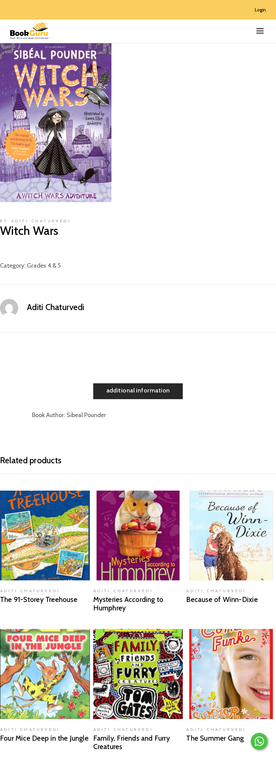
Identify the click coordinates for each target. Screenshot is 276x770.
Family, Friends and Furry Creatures (131, 742)
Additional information (138, 390)
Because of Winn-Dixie (221, 599)
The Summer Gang (215, 738)
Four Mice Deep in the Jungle (44, 738)
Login (260, 10)
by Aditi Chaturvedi (35, 221)
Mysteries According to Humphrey (128, 603)
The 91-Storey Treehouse (38, 599)
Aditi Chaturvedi (55, 307)
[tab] (138, 391)
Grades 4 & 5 (44, 265)
